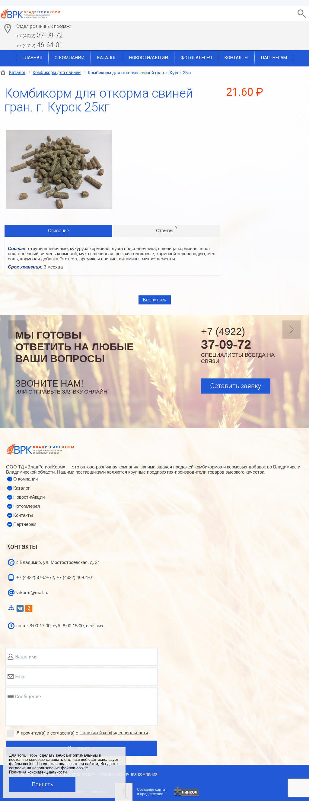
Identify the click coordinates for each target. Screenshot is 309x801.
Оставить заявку (235, 386)
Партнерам (274, 57)
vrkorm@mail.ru (32, 592)
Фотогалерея (196, 57)
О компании (69, 57)
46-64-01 (39, 45)
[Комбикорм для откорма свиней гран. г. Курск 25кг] (59, 207)
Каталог (107, 57)
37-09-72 (39, 35)
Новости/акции (148, 57)
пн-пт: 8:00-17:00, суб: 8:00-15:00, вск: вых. (60, 625)
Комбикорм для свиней (57, 72)
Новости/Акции (29, 497)
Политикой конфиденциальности (113, 732)
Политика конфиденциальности (38, 772)
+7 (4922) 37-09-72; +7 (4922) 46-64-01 (55, 577)
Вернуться (154, 300)
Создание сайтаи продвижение (151, 791)
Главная (32, 57)
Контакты (236, 57)
